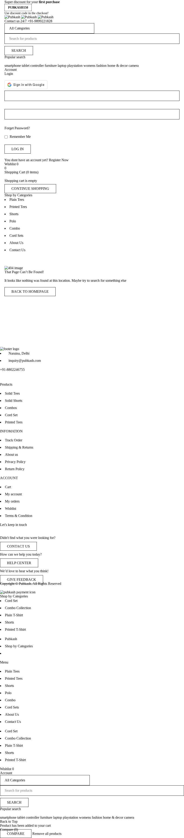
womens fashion (95, 65)
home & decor (117, 65)
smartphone (12, 65)
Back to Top (9, 821)
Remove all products (46, 834)
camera (134, 65)
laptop (62, 65)
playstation (75, 65)
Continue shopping (30, 188)
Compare (15, 834)
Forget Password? (17, 128)
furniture (51, 65)
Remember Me (20, 137)
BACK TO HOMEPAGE (30, 291)
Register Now (59, 160)
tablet (25, 65)
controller (37, 65)
